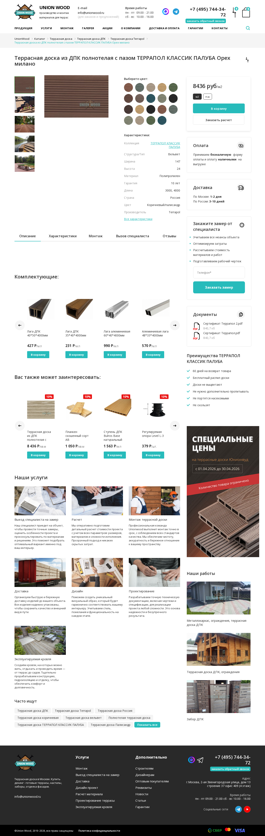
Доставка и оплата (164, 28)
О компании (130, 28)
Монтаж (66, 28)
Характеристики (63, 236)
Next (175, 325)
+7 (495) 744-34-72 (208, 11)
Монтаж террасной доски (148, 519)
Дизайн (77, 591)
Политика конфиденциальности (99, 830)
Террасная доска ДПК (32, 711)
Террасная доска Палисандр (110, 725)
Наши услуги (31, 477)
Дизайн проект (87, 788)
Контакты (220, 28)
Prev (20, 325)
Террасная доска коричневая (38, 718)
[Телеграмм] (176, 11)
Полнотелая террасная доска (129, 718)
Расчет (77, 519)
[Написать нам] (165, 11)
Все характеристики (138, 219)
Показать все (147, 725)
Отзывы (169, 236)
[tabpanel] (76, 106)
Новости (141, 794)
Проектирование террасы (95, 800)
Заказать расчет (218, 120)
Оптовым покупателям (152, 781)
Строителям (144, 768)
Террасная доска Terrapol (73, 711)
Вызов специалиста (132, 236)
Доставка (21, 591)
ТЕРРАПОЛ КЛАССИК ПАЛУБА (165, 145)
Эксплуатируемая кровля (32, 659)
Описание (27, 236)
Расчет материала (89, 794)
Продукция (23, 28)
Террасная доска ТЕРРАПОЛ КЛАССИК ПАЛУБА (50, 725)
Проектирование (141, 591)
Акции (107, 28)
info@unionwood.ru (91, 13)
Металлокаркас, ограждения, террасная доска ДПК (216, 622)
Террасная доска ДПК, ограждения (213, 672)
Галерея (88, 28)
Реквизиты (143, 788)
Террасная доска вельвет (83, 718)
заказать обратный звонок (206, 21)
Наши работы (201, 573)
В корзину (38, 355)
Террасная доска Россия (115, 711)
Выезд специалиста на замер (36, 519)
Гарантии (195, 28)
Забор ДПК (195, 719)
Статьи (140, 800)
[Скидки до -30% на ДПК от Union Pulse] (223, 556)
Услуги (46, 28)
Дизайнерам (144, 775)
